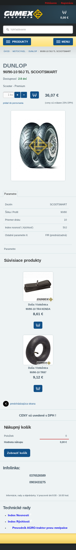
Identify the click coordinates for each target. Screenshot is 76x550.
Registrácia (67, 3)
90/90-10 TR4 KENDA (38, 309)
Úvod (7, 51)
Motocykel (19, 51)
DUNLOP (33, 51)
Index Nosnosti (18, 515)
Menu (66, 41)
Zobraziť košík (17, 453)
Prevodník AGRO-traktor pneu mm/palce (39, 527)
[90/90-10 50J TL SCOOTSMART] (38, 180)
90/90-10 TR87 (38, 372)
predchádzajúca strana (22, 403)
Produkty (19, 41)
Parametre (10, 193)
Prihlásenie (51, 3)
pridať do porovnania (13, 103)
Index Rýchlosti (19, 521)
